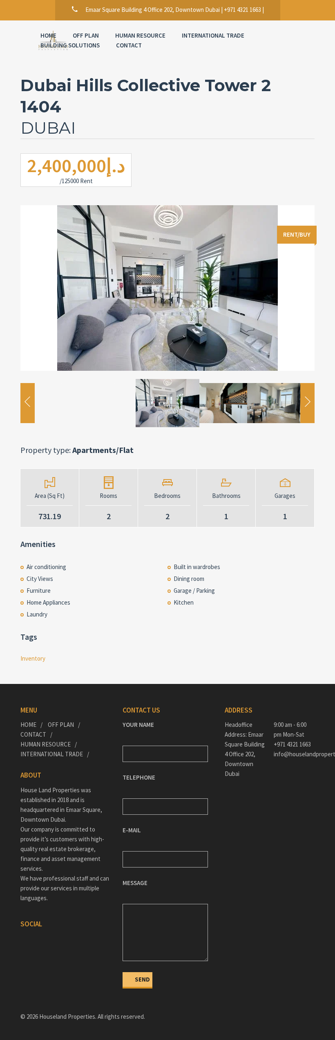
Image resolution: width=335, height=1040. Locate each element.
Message (135, 883)
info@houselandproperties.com (294, 754)
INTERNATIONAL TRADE (213, 35)
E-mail (132, 830)
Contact (129, 45)
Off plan (86, 35)
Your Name (138, 724)
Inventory (32, 658)
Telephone (139, 777)
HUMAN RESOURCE (140, 35)
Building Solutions (70, 45)
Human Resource (45, 744)
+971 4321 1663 (292, 744)
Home (48, 35)
